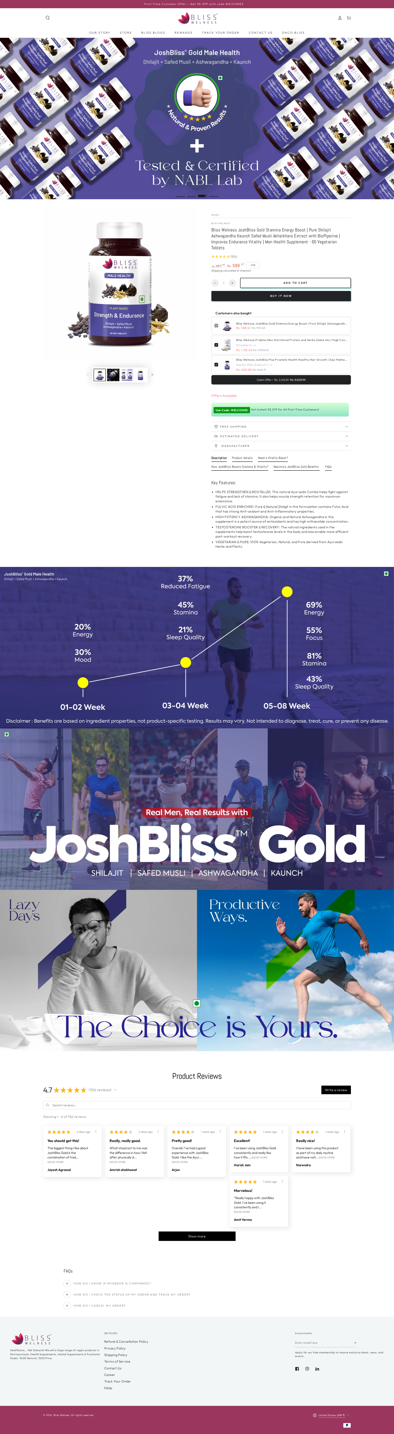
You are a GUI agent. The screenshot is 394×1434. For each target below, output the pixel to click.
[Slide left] (87, 374)
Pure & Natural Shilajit (272, 507)
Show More (55, 1161)
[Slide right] (152, 374)
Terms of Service (117, 1361)
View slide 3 (202, 193)
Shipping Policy (115, 1355)
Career (110, 1375)
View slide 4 (213, 193)
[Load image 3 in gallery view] (127, 375)
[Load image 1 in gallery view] (100, 375)
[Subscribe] (355, 1342)
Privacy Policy (115, 1348)
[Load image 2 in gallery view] (113, 375)
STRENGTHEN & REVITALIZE (248, 492)
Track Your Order (117, 1381)
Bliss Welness (220, 223)
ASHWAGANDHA (254, 517)
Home (214, 215)
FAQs (108, 1388)
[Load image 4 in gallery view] (140, 375)
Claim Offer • (281, 380)
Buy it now (281, 296)
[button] (47, 17)
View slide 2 (191, 193)
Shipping (216, 270)
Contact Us (113, 1368)
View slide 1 (180, 193)
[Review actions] (96, 1131)
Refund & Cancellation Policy (126, 1341)
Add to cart (295, 282)
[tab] (219, 459)
